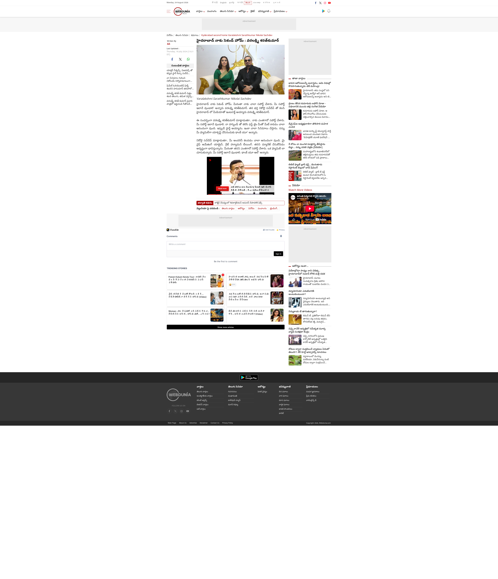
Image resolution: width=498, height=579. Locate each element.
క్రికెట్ (253, 11)
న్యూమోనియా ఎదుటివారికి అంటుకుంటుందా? (301, 293)
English (223, 3)
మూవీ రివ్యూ (233, 404)
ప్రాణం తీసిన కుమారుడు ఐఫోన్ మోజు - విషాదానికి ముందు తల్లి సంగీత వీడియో (307, 105)
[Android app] (249, 377)
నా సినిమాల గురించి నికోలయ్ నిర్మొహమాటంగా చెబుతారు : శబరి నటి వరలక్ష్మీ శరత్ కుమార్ (178, 80)
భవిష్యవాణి (263, 11)
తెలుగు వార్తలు (228, 208)
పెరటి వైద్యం (262, 391)
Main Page (172, 423)
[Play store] (323, 10)
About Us (182, 423)
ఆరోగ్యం (242, 11)
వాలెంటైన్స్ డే (311, 400)
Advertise (193, 423)
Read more (222, 189)
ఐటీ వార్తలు (201, 409)
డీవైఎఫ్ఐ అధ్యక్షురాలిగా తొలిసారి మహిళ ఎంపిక (308, 126)
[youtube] (329, 3)
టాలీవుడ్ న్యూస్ (234, 400)
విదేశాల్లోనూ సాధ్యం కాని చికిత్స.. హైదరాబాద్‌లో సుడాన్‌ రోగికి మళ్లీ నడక (307, 272)
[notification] (328, 10)
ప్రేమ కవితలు (311, 396)
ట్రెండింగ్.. (274, 208)
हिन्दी (214, 3)
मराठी (240, 3)
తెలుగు (247, 3)
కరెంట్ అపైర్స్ (202, 400)
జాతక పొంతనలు (285, 409)
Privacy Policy (227, 423)
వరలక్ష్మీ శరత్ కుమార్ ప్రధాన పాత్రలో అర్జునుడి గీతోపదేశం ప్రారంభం (179, 103)
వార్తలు (199, 11)
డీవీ (168, 44)
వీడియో (296, 185)
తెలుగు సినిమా (227, 11)
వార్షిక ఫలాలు (284, 404)
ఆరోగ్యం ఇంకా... (300, 266)
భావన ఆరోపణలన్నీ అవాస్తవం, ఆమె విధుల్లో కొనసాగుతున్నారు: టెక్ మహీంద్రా (310, 85)
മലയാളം (256, 3)
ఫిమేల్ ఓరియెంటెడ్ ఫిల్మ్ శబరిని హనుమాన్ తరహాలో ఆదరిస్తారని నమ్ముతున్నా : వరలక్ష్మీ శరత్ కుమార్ (179, 87)
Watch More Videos (300, 190)
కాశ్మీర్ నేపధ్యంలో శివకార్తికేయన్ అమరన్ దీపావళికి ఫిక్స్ (238, 203)
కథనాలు (194, 35)
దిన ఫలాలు (283, 391)
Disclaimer (204, 423)
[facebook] (316, 3)
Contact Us (215, 423)
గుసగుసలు (232, 391)
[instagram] (325, 3)
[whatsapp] (188, 59)
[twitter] (320, 3)
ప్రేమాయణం (279, 11)
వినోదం (170, 35)
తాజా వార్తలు (298, 78)
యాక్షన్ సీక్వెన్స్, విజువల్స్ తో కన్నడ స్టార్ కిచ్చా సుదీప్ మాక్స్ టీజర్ (180, 72)
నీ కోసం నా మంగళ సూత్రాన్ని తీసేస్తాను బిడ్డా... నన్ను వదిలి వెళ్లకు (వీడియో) (307, 146)
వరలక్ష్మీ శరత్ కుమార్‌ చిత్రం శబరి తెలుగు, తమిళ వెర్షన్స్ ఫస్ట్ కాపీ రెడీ (179, 95)
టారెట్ (281, 413)
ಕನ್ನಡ (266, 3)
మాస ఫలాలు (284, 400)
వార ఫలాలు (283, 396)
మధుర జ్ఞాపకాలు (312, 391)
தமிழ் (232, 3)
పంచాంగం (211, 11)
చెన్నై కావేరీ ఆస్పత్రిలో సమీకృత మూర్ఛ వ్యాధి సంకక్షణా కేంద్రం (307, 330)
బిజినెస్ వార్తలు (202, 404)
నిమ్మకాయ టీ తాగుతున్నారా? (303, 311)
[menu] (169, 11)
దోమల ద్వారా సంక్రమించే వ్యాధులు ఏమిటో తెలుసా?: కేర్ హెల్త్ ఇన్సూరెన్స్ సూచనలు (309, 351)
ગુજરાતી (276, 3)
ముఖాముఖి (232, 396)
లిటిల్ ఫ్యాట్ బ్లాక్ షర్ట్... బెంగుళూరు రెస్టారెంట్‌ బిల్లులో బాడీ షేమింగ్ (305, 166)
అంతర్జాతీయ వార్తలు (205, 396)
